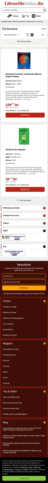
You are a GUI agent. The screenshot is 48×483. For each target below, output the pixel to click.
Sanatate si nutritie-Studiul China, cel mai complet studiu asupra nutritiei (24, 437)
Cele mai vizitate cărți (11, 408)
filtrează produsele (24, 41)
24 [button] (42, 35)
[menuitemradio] (28, 35)
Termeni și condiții (9, 307)
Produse (15, 16)
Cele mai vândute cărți (11, 397)
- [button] (44, 231)
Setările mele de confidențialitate (15, 414)
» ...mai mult (25, 99)
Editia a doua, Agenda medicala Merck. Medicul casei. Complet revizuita (22, 452)
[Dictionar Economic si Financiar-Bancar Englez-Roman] (24, 69)
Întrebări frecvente (10, 335)
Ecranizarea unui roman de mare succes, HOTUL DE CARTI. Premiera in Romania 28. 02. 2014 (22, 429)
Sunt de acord (24, 478)
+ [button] (44, 208)
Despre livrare (8, 330)
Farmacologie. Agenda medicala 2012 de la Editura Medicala (21, 444)
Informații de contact (11, 349)
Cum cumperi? (8, 324)
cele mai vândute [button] (10, 35)
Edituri (5, 372)
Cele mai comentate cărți (12, 403)
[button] (36, 16)
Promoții (6, 366)
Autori (5, 378)
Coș (26, 15)
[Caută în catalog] (44, 10)
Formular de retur (9, 355)
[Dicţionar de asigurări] (24, 144)
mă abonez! (24, 288)
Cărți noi (6, 361)
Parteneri (6, 383)
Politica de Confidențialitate (13, 318)
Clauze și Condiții (22, 469)
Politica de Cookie (26, 467)
